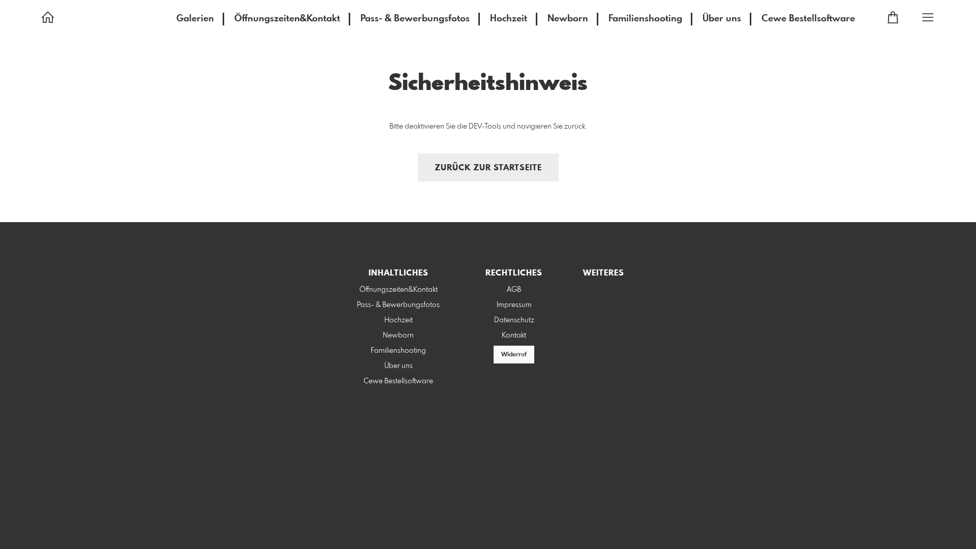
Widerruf (514, 355)
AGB (514, 289)
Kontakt (514, 335)
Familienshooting (645, 18)
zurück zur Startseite (488, 168)
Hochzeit (508, 18)
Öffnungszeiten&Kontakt (287, 18)
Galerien (195, 18)
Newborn (567, 18)
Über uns (722, 18)
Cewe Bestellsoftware (808, 18)
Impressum (514, 305)
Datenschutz (514, 320)
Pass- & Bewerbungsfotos (415, 18)
